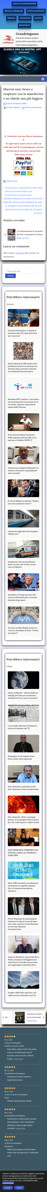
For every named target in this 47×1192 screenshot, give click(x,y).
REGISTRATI (24, 25)
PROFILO (11, 18)
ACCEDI (38, 18)
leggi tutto (18, 1059)
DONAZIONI (25, 18)
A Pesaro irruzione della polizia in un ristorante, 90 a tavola (31, 1015)
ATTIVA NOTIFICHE (35, 11)
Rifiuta (19, 1188)
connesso (20, 253)
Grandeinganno (27, 34)
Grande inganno (13, 107)
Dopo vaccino (23, 238)
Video (9, 181)
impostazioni (8, 1183)
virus (15, 181)
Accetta (7, 1188)
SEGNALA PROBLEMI (14, 11)
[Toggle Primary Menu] (43, 79)
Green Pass (22, 1020)
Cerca (10, 275)
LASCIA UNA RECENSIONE (24, 3)
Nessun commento (33, 107)
